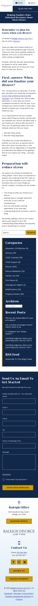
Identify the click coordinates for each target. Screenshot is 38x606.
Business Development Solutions (18, 596)
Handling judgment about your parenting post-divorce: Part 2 (18, 339)
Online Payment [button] (19, 579)
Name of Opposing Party (11, 441)
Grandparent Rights (14, 285)
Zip (3, 430)
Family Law (10, 276)
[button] (32, 3)
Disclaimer (6, 474)
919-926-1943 (26, 9)
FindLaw (19, 599)
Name (4, 396)
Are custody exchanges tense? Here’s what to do (19, 326)
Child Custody (11, 257)
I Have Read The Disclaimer (16, 479)
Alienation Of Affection (15, 248)
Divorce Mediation (13, 271)
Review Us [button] (19, 571)
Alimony (8, 253)
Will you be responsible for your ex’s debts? (19, 319)
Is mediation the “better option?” (16, 332)
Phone (4, 419)
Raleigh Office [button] (19, 521)
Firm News (10, 280)
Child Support (11, 262)
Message (5, 452)
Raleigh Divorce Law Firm (22, 38)
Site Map (17, 593)
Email (20, 3)
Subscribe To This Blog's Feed (18, 359)
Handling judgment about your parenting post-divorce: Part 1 (18, 346)
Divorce (16, 41)
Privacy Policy (27, 593)
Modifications (11, 289)
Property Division (12, 294)
